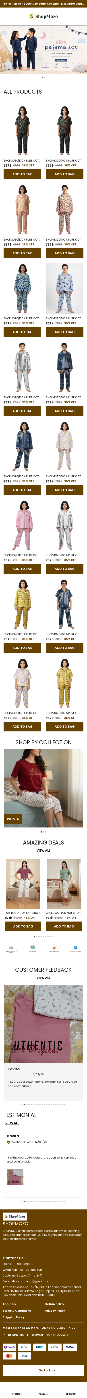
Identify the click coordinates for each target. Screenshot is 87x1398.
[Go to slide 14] (51, 1104)
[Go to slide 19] (62, 1104)
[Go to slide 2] (44, 77)
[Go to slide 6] (45, 936)
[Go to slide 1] (42, 77)
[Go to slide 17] (58, 1104)
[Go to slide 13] (49, 1104)
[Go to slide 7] (48, 936)
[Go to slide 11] (44, 1104)
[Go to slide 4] (41, 936)
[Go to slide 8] (50, 936)
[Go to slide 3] (45, 832)
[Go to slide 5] (43, 936)
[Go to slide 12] (47, 1104)
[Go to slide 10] (42, 1104)
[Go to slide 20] (64, 1104)
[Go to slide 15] (53, 1104)
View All (43, 850)
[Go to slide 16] (55, 1104)
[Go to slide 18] (60, 1104)
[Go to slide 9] (52, 936)
